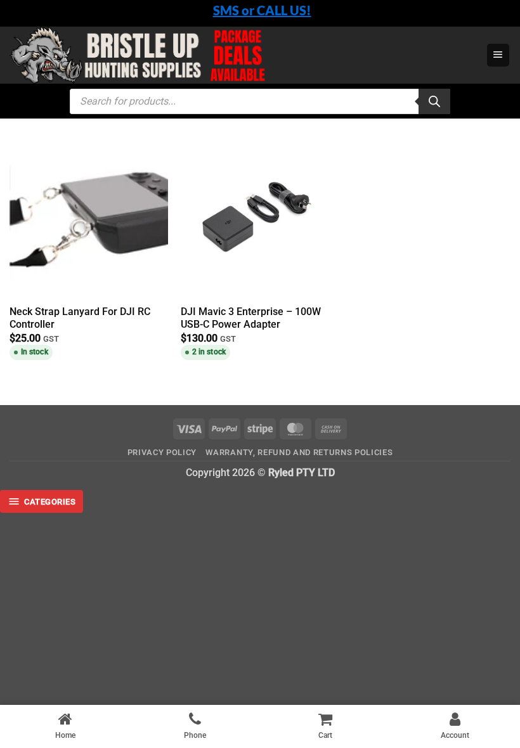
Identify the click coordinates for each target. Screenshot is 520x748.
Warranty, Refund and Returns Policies (299, 452)
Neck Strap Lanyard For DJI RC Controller (80, 318)
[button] (498, 55)
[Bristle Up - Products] (231, 55)
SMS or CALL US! (262, 10)
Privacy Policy (162, 452)
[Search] (434, 101)
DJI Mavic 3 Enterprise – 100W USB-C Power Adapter (251, 318)
